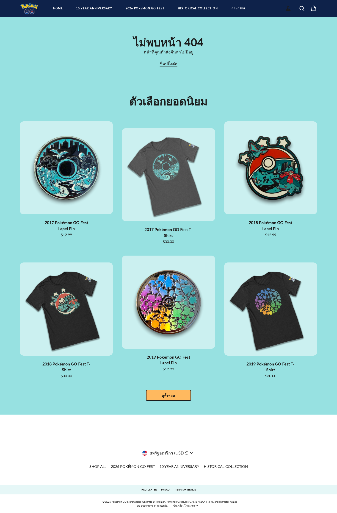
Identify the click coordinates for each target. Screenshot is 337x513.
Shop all (97, 466)
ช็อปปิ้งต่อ (168, 63)
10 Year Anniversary (94, 8)
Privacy (166, 489)
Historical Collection (198, 8)
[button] (240, 8)
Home (58, 8)
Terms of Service (185, 489)
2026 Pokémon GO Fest (145, 8)
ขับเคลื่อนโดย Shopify (185, 505)
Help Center (149, 489)
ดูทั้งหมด (168, 395)
